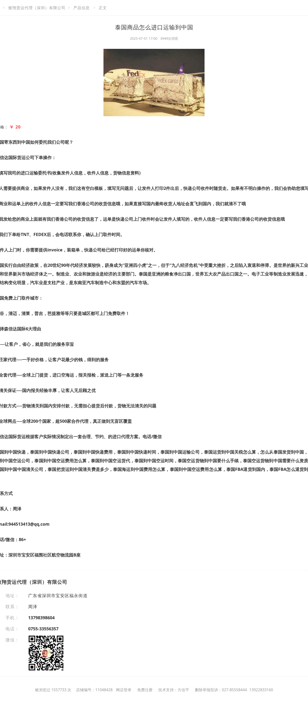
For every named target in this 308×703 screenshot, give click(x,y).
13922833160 (261, 689)
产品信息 (81, 7)
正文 (103, 7)
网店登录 (123, 689)
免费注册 (145, 689)
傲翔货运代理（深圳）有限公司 (36, 7)
